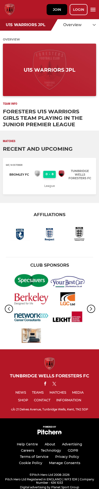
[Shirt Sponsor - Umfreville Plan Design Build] (31, 336)
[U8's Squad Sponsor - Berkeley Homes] (31, 300)
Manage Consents (64, 463)
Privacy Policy (67, 456)
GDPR (73, 450)
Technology (51, 450)
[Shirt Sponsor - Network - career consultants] (31, 318)
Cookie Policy (30, 463)
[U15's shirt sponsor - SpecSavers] (31, 281)
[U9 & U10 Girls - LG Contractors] (68, 300)
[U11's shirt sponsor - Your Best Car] (68, 281)
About (50, 444)
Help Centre (27, 444)
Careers (27, 450)
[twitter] (54, 384)
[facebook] (45, 384)
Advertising (72, 444)
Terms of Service (34, 456)
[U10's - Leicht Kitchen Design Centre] (68, 318)
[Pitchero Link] (49, 433)
